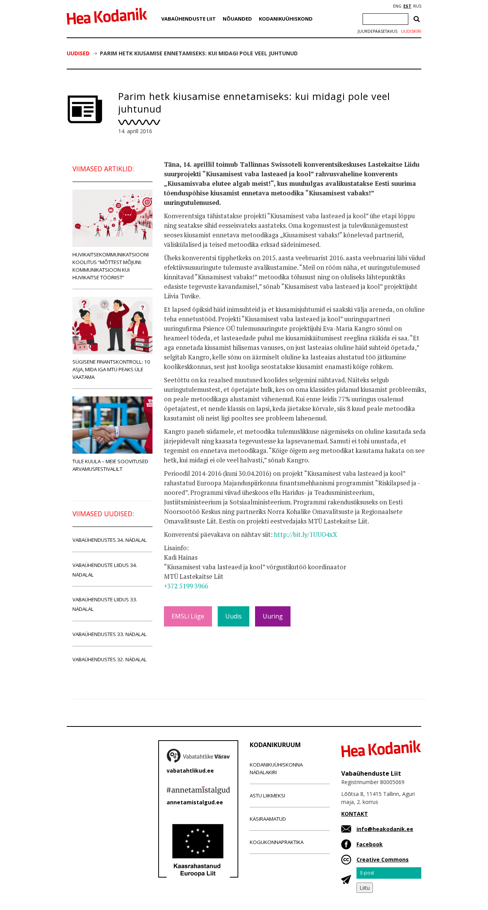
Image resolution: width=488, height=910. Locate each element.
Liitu (365, 887)
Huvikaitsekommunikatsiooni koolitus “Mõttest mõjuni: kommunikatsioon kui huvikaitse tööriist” (110, 266)
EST (407, 6)
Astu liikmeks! (267, 795)
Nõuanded (237, 18)
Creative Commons (382, 859)
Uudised (78, 53)
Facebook (369, 844)
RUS (417, 6)
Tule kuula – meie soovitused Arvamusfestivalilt (110, 465)
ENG (397, 6)
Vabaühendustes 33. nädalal (109, 634)
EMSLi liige (188, 616)
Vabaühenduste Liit (188, 18)
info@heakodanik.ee (384, 829)
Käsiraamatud (268, 818)
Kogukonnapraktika (276, 842)
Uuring (273, 616)
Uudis (233, 616)
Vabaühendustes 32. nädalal (109, 659)
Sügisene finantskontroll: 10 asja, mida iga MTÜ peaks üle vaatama (111, 369)
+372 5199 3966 (186, 586)
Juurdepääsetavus (377, 31)
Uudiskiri (411, 31)
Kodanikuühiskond (286, 18)
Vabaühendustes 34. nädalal (109, 539)
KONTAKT (354, 813)
